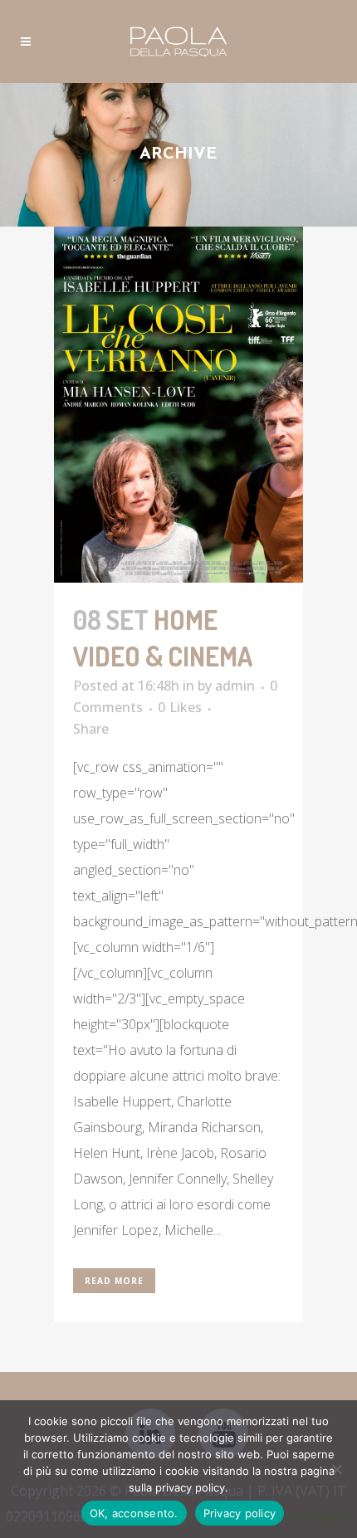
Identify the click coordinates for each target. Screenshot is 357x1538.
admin (235, 685)
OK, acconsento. (134, 1513)
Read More (114, 1281)
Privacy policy (239, 1513)
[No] (336, 1469)
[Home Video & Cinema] (178, 405)
